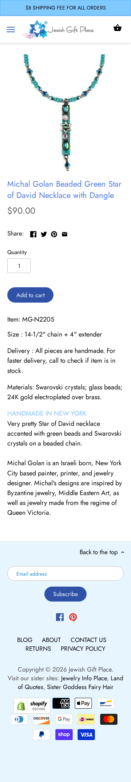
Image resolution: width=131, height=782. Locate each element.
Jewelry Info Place (84, 678)
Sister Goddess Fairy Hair (80, 686)
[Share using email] (64, 232)
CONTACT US (88, 639)
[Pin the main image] (54, 232)
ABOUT (52, 639)
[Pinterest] (73, 616)
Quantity (17, 252)
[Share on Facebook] (33, 232)
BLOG (25, 639)
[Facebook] (60, 616)
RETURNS (39, 648)
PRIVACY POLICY (83, 648)
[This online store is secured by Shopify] (32, 704)
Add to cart (30, 295)
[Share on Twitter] (44, 232)
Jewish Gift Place (90, 669)
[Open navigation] (10, 29)
